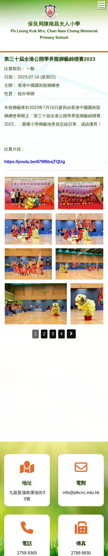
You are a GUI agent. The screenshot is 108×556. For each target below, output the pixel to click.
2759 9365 (27, 553)
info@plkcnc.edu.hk (81, 492)
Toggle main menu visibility (101, 5)
